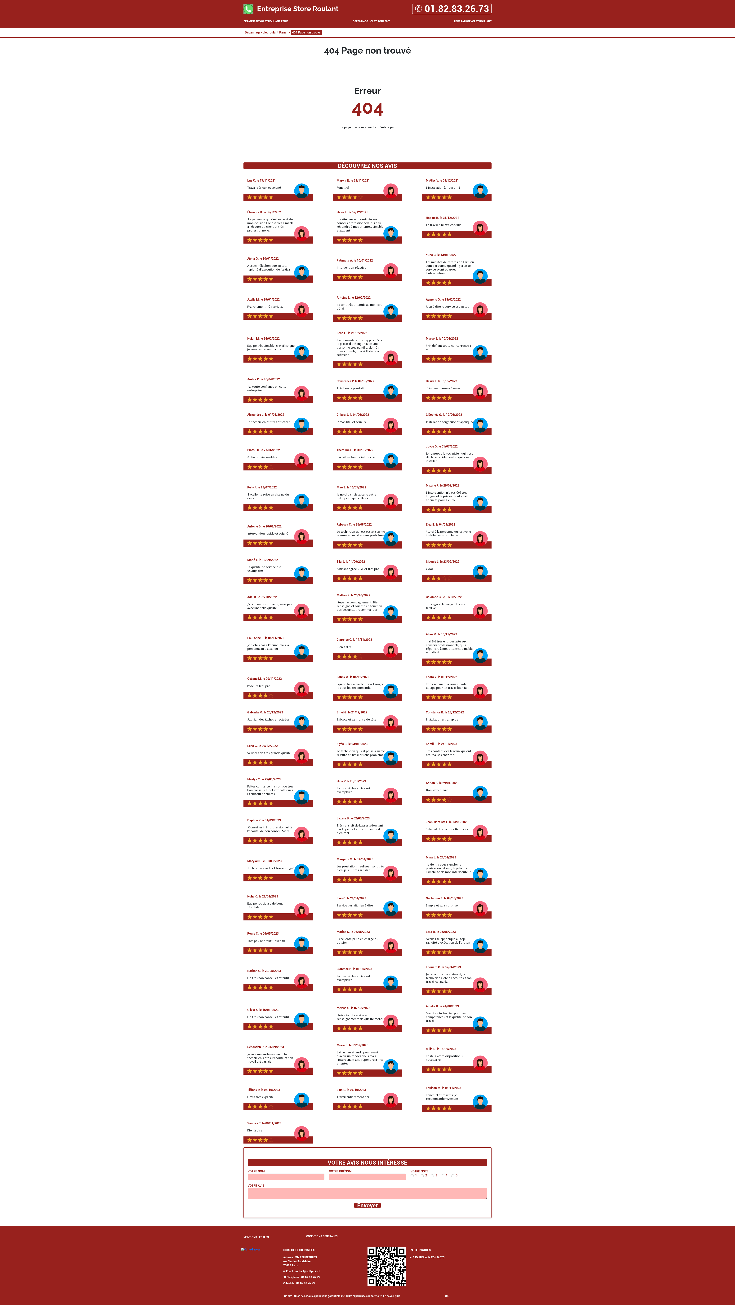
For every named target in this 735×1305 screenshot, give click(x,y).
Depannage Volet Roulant (371, 21)
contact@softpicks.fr (307, 1271)
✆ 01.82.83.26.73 (452, 8)
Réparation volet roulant (473, 21)
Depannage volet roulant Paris (265, 21)
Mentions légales (256, 1237)
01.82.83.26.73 (310, 1277)
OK (447, 1296)
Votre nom (256, 1171)
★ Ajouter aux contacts (427, 1257)
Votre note (419, 1171)
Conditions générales (322, 1236)
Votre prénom (340, 1171)
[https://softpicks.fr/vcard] (387, 1266)
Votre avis (256, 1186)
